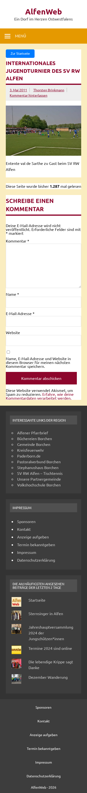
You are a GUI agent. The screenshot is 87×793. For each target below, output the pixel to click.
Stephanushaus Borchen (37, 467)
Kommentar (17, 241)
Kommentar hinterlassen (28, 95)
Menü (20, 35)
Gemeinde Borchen (33, 444)
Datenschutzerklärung (36, 560)
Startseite (37, 600)
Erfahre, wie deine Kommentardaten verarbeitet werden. (40, 396)
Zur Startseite (20, 53)
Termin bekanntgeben (36, 544)
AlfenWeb (43, 11)
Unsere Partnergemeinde (39, 479)
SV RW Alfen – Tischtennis (40, 473)
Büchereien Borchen (34, 438)
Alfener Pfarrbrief (32, 432)
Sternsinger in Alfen (46, 613)
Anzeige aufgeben (33, 536)
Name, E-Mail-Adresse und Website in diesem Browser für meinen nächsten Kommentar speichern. (38, 362)
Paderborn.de (29, 455)
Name (12, 294)
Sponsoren (26, 521)
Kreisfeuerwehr (30, 450)
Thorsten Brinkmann (48, 90)
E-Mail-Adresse (20, 313)
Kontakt (24, 529)
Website (13, 332)
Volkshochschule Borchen (39, 484)
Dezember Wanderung (48, 677)
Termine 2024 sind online (50, 648)
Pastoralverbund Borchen (39, 461)
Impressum (26, 552)
